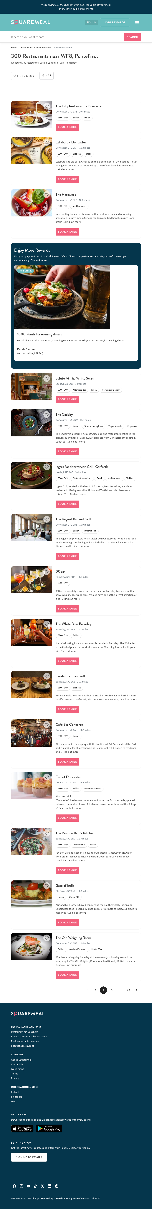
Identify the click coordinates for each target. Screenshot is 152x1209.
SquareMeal (30, 22)
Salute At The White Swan (75, 378)
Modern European (92, 788)
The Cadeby (64, 414)
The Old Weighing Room (73, 937)
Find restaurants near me (25, 1041)
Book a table (67, 127)
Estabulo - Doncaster (71, 142)
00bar (60, 571)
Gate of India (65, 885)
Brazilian (77, 153)
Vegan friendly (115, 426)
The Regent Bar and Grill (73, 519)
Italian (94, 390)
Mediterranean (79, 206)
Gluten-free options (93, 426)
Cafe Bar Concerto (69, 724)
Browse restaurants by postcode (29, 1036)
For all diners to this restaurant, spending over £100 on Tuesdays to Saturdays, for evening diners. (71, 340)
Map (48, 75)
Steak (88, 153)
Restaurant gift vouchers (24, 1032)
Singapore (16, 1096)
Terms (14, 1073)
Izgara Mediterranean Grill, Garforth (82, 466)
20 (128, 990)
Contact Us (17, 1064)
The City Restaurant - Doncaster (79, 106)
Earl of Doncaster (68, 777)
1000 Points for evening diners (39, 334)
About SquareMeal (21, 1059)
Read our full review (70, 808)
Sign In (91, 22)
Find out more (66, 169)
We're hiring (17, 1069)
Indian (61, 897)
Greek (99, 478)
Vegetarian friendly (111, 390)
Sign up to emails (29, 1157)
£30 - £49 (63, 117)
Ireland (15, 1092)
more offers (25, 270)
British (76, 117)
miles (52, 62)
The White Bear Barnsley (73, 624)
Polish (87, 117)
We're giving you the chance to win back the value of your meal (76, 6)
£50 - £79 (62, 206)
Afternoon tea (79, 390)
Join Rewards (115, 22)
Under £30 (74, 897)
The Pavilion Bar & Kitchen (75, 833)
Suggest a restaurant (22, 1045)
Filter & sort (26, 76)
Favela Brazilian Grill (70, 676)
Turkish (129, 478)
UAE (13, 1101)
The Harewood (66, 194)
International (90, 530)
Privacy (15, 1078)
